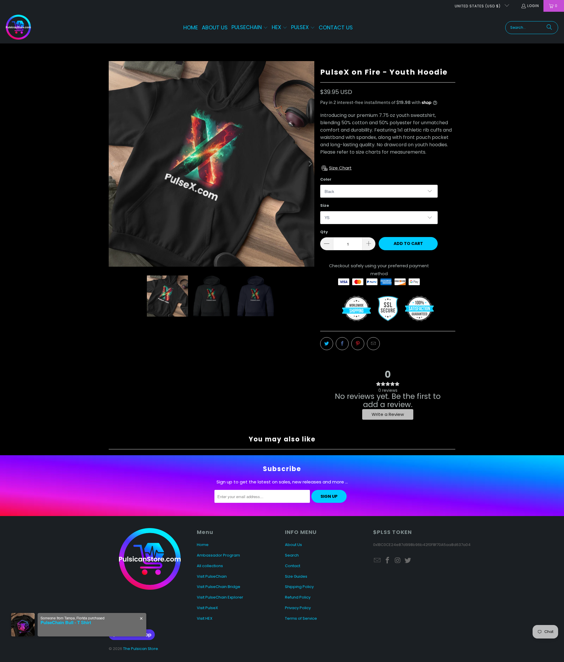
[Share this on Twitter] (326, 343)
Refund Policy (297, 597)
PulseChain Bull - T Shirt (66, 622)
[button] (249, 27)
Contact (292, 566)
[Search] (549, 27)
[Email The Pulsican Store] (377, 560)
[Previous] (113, 164)
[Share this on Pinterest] (357, 343)
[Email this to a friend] (373, 343)
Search (292, 555)
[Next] (310, 164)
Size (324, 205)
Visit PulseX (207, 608)
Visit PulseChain (212, 576)
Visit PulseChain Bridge (218, 586)
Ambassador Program (218, 555)
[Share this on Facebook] (342, 343)
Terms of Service (301, 618)
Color (325, 179)
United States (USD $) (478, 6)
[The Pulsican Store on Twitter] (408, 560)
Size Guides (296, 576)
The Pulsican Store (140, 648)
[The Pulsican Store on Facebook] (387, 560)
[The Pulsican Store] (18, 28)
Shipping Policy (299, 586)
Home (203, 544)
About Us (293, 544)
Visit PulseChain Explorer (220, 597)
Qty (324, 232)
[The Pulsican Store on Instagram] (397, 560)
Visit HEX (204, 618)
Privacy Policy (298, 608)
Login (533, 5)
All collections (210, 566)
